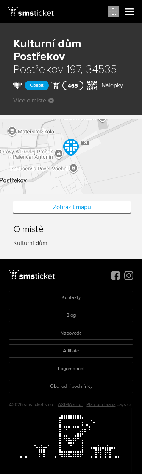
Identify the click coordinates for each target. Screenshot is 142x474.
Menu (129, 12)
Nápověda (71, 333)
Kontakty (71, 297)
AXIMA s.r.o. (70, 404)
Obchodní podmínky (71, 386)
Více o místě (29, 100)
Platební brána (100, 404)
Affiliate (71, 351)
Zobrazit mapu (72, 207)
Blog (71, 315)
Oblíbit (37, 85)
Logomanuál (71, 369)
